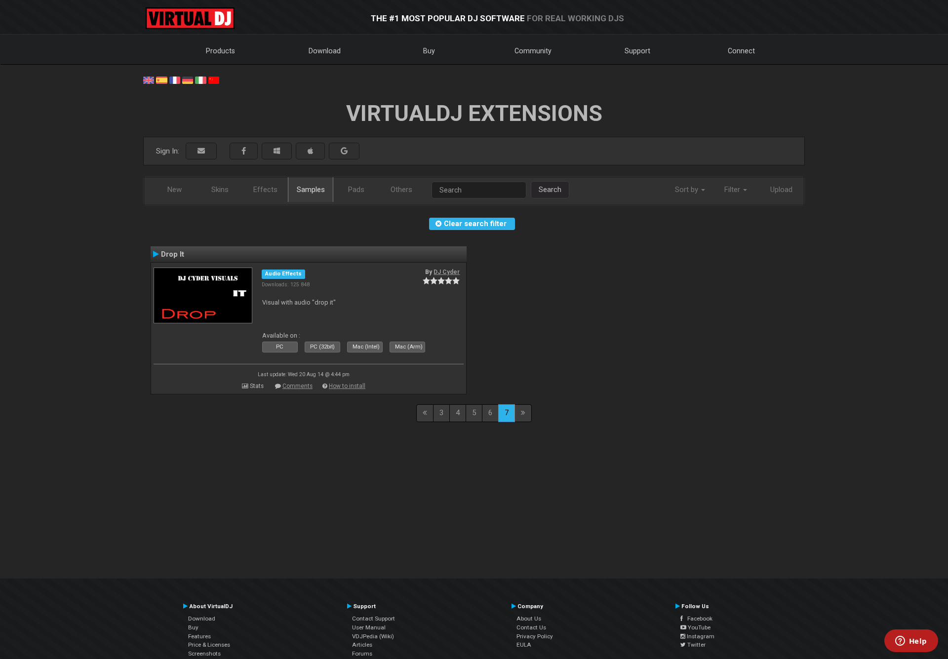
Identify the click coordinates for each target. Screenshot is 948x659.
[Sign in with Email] (201, 151)
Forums (362, 653)
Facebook (697, 618)
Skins (220, 189)
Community (533, 51)
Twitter (696, 644)
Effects (265, 189)
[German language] (187, 79)
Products (220, 51)
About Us (528, 618)
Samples (311, 189)
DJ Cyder (447, 272)
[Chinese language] (213, 79)
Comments (297, 386)
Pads (356, 189)
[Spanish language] (161, 79)
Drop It (172, 254)
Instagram (699, 636)
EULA (523, 644)
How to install (347, 386)
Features (199, 636)
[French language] (174, 79)
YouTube (698, 627)
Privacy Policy (534, 636)
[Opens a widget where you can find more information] (911, 641)
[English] (148, 79)
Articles (362, 644)
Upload (781, 189)
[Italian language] (200, 79)
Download (325, 51)
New (174, 189)
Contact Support (373, 618)
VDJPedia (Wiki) (373, 636)
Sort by (687, 189)
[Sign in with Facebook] (244, 151)
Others (401, 189)
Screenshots (204, 653)
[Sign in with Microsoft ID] (277, 151)
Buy (429, 51)
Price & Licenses (209, 644)
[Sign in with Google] (344, 151)
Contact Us (531, 627)
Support (637, 51)
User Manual (369, 627)
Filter (733, 189)
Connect (741, 51)
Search (550, 189)
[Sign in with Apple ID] (310, 151)
